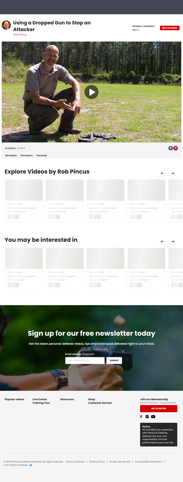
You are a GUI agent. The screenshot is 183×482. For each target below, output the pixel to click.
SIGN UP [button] (114, 360)
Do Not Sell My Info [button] (120, 461)
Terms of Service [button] (75, 461)
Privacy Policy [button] (97, 461)
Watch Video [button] (169, 28)
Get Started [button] (158, 408)
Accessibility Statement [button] (148, 461)
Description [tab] (11, 155)
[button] (143, 28)
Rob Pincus (20, 34)
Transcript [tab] (41, 155)
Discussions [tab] (26, 155)
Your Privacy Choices (15, 465)
